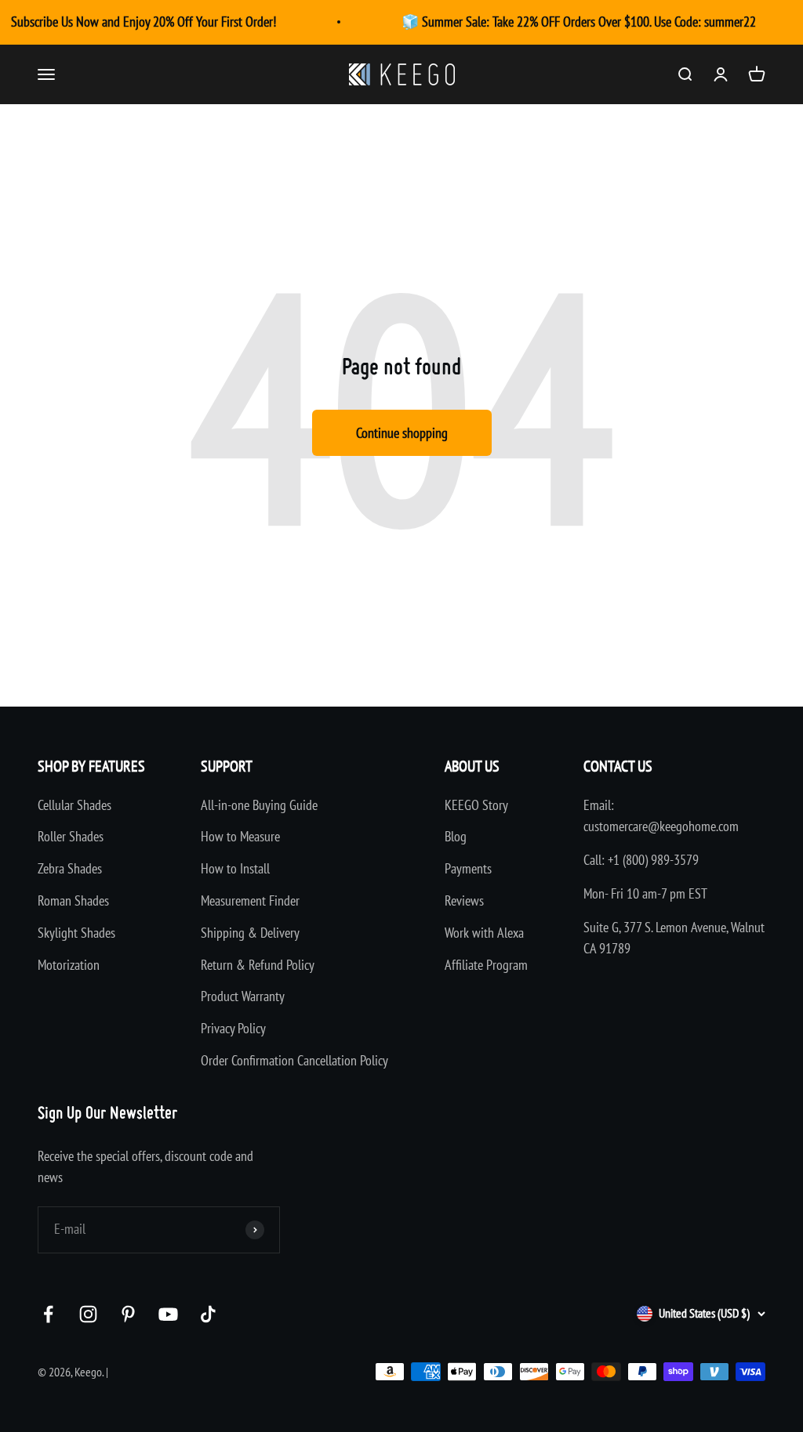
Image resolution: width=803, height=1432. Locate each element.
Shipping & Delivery (250, 933)
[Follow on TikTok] (208, 1314)
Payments (468, 868)
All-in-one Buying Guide (259, 805)
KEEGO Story (476, 805)
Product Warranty (243, 996)
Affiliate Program (486, 965)
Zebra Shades (70, 868)
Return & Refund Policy (257, 965)
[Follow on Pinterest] (128, 1314)
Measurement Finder (250, 900)
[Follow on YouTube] (168, 1314)
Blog (456, 836)
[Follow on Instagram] (88, 1314)
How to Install (235, 868)
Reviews (464, 900)
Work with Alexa (484, 933)
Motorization (69, 965)
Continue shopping (402, 433)
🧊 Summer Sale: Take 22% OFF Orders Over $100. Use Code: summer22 (579, 22)
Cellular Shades (74, 805)
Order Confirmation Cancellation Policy (294, 1060)
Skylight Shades (76, 933)
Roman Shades (73, 900)
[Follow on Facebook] (48, 1314)
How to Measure (240, 836)
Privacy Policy (233, 1028)
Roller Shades (71, 836)
